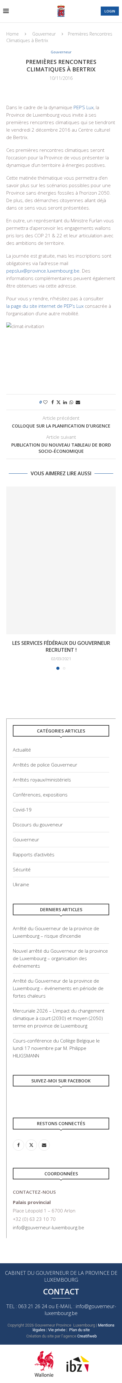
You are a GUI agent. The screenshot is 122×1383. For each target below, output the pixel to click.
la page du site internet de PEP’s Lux (45, 306)
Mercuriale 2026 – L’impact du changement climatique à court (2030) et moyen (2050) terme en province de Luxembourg (58, 1018)
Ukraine (21, 884)
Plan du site (79, 1329)
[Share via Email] (78, 402)
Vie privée (56, 1329)
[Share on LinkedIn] (65, 402)
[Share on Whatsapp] (71, 402)
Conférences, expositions (40, 794)
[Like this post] (45, 402)
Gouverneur (44, 34)
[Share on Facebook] (52, 402)
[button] (11, 578)
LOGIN (109, 11)
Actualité (22, 750)
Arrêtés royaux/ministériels (42, 779)
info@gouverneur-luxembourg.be (48, 1227)
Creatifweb (87, 1336)
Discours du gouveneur (38, 824)
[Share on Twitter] (58, 402)
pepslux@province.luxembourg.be (42, 271)
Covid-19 (22, 809)
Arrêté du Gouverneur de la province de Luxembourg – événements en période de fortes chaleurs (58, 988)
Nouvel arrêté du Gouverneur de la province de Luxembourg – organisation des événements (60, 958)
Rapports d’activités (33, 854)
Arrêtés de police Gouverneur (45, 765)
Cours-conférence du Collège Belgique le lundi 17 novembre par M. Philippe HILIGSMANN (56, 1048)
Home (12, 34)
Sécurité (22, 869)
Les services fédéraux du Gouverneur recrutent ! (61, 646)
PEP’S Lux (84, 107)
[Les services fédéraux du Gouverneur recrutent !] (61, 560)
